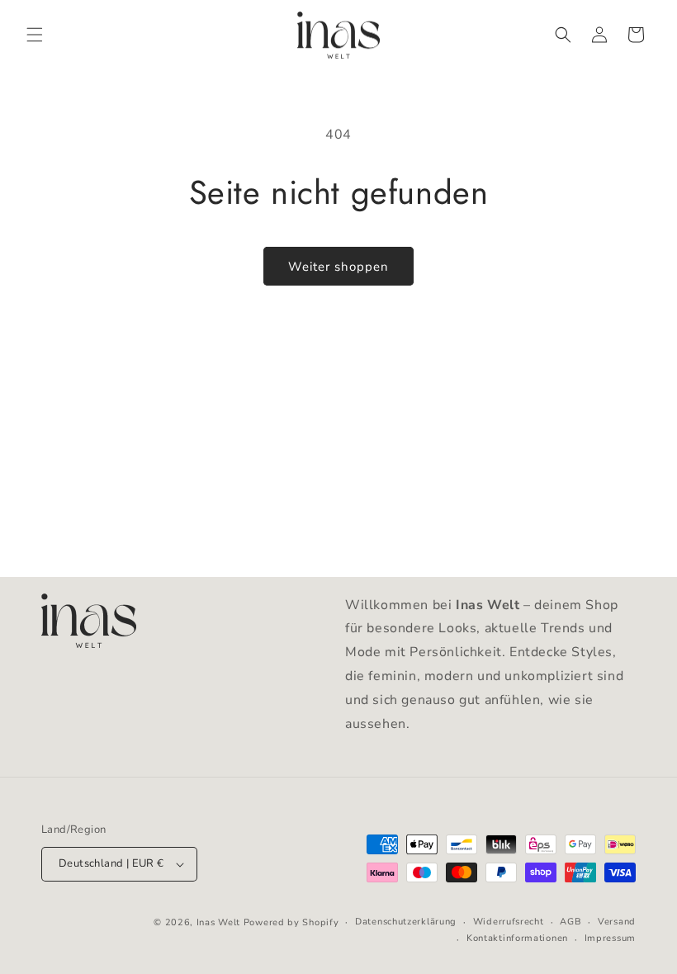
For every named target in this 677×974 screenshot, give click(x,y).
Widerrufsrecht (508, 921)
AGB (570, 921)
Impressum (610, 938)
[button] (35, 35)
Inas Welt (218, 922)
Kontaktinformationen (517, 938)
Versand (617, 921)
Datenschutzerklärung (406, 921)
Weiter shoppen (338, 266)
